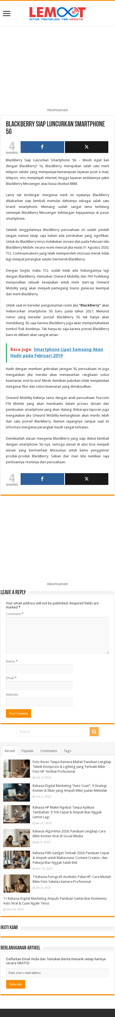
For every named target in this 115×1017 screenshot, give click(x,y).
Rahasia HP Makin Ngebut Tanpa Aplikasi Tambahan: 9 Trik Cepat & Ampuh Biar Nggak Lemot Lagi (67, 812)
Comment (15, 614)
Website (12, 695)
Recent (10, 751)
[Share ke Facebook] (42, 147)
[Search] (94, 731)
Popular (28, 751)
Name (12, 661)
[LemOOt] (57, 12)
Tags (67, 751)
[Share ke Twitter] (86, 147)
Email (11, 678)
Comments (48, 751)
